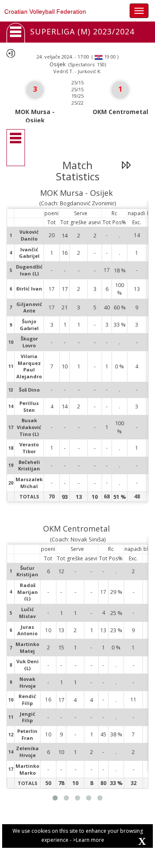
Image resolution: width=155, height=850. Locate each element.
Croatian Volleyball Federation (45, 11)
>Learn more (88, 840)
